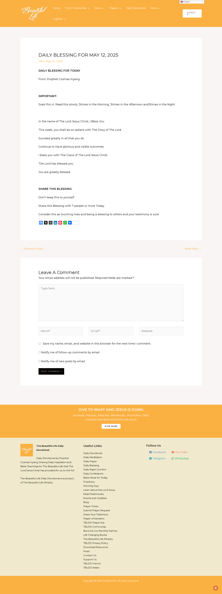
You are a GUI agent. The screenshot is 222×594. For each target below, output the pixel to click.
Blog (86, 502)
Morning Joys (91, 485)
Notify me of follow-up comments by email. (70, 352)
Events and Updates (95, 498)
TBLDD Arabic (91, 567)
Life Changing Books (95, 534)
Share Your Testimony (95, 514)
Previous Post (32, 248)
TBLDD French (92, 563)
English (186, 2)
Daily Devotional (136, 8)
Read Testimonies (93, 494)
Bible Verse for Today (95, 477)
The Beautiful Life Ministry (98, 539)
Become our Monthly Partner (100, 530)
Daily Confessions (93, 473)
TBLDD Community (94, 526)
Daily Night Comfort (94, 469)
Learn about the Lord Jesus (99, 489)
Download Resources (95, 547)
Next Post (193, 248)
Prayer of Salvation (94, 518)
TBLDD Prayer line (94, 522)
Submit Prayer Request (96, 510)
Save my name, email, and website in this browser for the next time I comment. (97, 343)
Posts (86, 551)
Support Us (90, 559)
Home (56, 8)
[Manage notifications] (215, 588)
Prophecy (89, 481)
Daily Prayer (90, 461)
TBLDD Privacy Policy (95, 543)
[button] (192, 13)
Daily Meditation (92, 457)
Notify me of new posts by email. (63, 361)
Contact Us (89, 555)
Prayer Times (90, 506)
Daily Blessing (91, 465)
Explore (58, 18)
